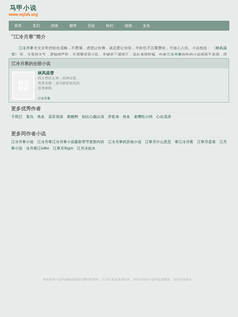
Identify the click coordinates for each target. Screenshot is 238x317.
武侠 (54, 26)
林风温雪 (46, 73)
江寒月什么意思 (158, 142)
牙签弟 (113, 117)
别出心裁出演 (93, 117)
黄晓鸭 (72, 117)
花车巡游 (55, 117)
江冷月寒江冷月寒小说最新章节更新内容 (70, 142)
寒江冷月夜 (184, 142)
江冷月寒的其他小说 (124, 142)
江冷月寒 (26, 48)
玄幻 (36, 26)
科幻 (109, 26)
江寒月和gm (63, 148)
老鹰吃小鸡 (143, 117)
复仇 (29, 117)
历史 (91, 26)
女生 (146, 26)
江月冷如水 (86, 148)
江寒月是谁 (206, 142)
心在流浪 (163, 117)
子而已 (16, 117)
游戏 (128, 26)
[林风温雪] (23, 98)
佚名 (41, 117)
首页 (18, 26)
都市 (73, 26)
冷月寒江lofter (37, 148)
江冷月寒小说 (22, 142)
